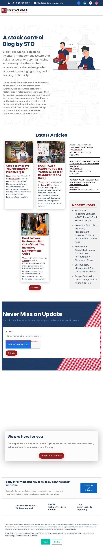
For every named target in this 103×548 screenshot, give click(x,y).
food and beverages (47, 203)
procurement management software (33, 264)
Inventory (10, 197)
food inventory (21, 197)
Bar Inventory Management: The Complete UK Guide (85, 268)
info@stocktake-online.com (49, 3)
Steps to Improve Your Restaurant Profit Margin (17, 169)
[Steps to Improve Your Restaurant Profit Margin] (19, 152)
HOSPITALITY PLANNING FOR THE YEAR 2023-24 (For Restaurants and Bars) (50, 172)
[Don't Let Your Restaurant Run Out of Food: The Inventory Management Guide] (35, 225)
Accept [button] (45, 542)
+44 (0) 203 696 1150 (20, 3)
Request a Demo (50, 455)
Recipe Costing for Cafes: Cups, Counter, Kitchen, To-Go (86, 279)
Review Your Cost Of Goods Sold (18, 193)
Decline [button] (57, 542)
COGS (16, 192)
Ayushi (25, 260)
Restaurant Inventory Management (15, 188)
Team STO (14, 179)
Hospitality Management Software (16, 182)
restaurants (11, 181)
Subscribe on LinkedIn (89, 488)
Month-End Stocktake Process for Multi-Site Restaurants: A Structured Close (85, 253)
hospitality (53, 187)
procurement (44, 198)
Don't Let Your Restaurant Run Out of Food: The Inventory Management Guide (33, 246)
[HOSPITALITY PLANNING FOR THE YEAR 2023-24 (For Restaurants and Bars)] (51, 152)
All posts (34, 288)
